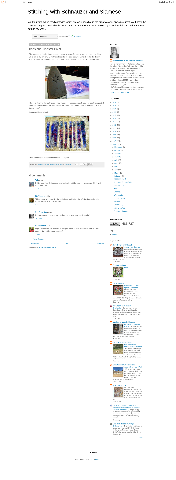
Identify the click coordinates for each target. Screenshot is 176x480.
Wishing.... (118, 192)
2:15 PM (38, 189)
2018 (114, 109)
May (116, 166)
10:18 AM (38, 218)
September (118, 154)
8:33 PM (38, 205)
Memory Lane (119, 185)
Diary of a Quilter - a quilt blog (124, 406)
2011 (114, 128)
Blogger (98, 460)
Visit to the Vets (119, 208)
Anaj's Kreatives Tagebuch (123, 343)
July (116, 160)
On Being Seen (118, 426)
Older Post (100, 244)
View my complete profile (119, 92)
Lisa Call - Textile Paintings (123, 424)
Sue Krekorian (41, 212)
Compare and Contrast (132, 247)
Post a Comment (39, 239)
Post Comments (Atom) (48, 248)
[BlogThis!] (83, 164)
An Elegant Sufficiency (122, 306)
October (117, 150)
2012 (114, 125)
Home (67, 244)
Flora (126, 267)
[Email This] (81, 164)
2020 (114, 106)
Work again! (118, 195)
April (116, 170)
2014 (114, 119)
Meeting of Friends (121, 211)
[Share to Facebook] (88, 164)
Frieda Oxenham (119, 265)
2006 (114, 144)
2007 (114, 141)
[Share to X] (86, 164)
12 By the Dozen (119, 385)
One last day (117, 308)
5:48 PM (38, 234)
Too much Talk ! (120, 179)
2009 (114, 135)
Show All (141, 437)
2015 (114, 115)
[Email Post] (76, 164)
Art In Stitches (118, 284)
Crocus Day (118, 205)
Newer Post (34, 244)
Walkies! (117, 202)
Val (36, 180)
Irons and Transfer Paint (123, 182)
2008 (114, 138)
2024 (114, 102)
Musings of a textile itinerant (124, 322)
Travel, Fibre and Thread (122, 245)
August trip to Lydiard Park (133, 367)
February (118, 176)
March (116, 173)
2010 (114, 131)
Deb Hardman (40, 226)
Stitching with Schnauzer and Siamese (74, 12)
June (116, 163)
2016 (114, 112)
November (118, 147)
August (117, 157)
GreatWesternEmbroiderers (124, 365)
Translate (77, 36)
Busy (116, 189)
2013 (114, 122)
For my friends (119, 198)
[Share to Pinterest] (91, 164)
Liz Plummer (40, 196)
